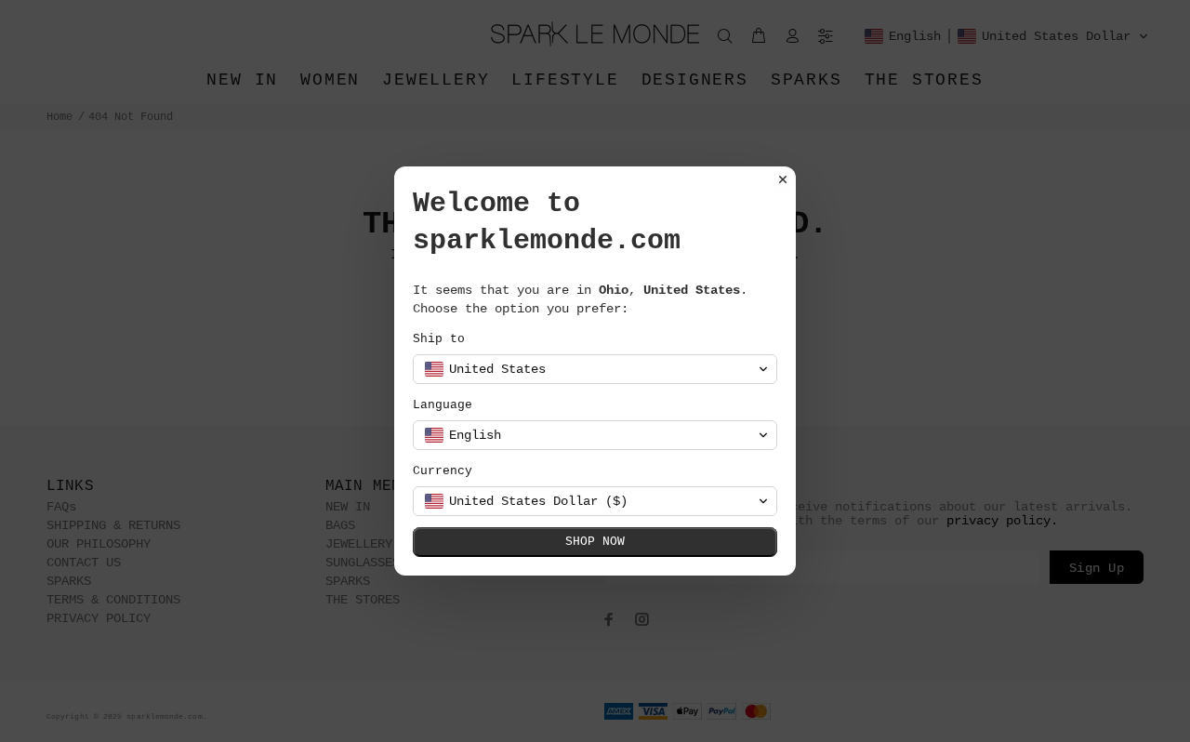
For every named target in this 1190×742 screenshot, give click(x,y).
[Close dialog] (783, 179)
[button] (595, 369)
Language (442, 405)
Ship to (439, 339)
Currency (442, 471)
